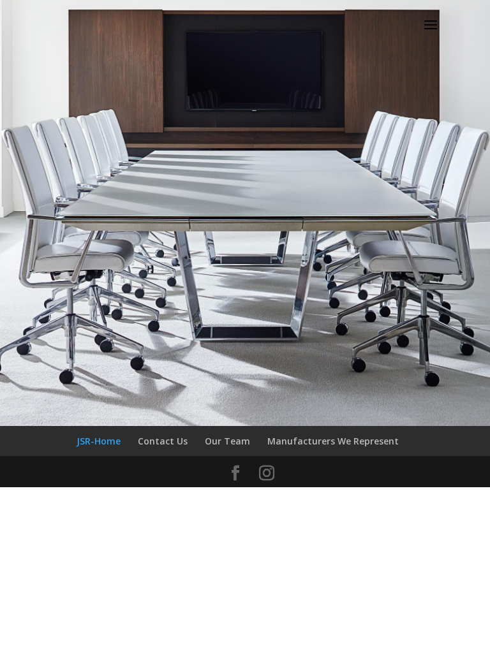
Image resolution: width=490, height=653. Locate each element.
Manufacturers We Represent (333, 441)
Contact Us (163, 441)
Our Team (227, 441)
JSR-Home (99, 441)
